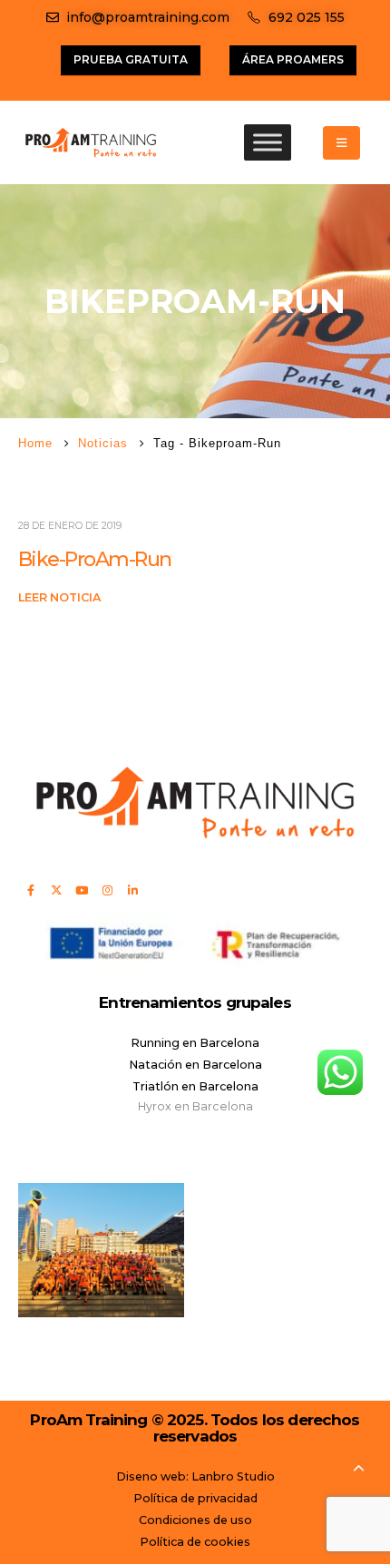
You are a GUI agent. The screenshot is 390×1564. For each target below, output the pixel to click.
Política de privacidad (195, 1498)
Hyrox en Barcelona (195, 1106)
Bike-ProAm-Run (94, 559)
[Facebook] (31, 890)
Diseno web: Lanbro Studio (195, 1476)
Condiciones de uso (195, 1520)
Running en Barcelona (195, 1043)
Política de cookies (195, 1542)
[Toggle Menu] (267, 143)
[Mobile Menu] (341, 143)
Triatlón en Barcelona (195, 1086)
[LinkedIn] (132, 890)
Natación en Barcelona (195, 1064)
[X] (56, 890)
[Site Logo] (90, 142)
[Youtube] (81, 890)
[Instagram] (107, 890)
